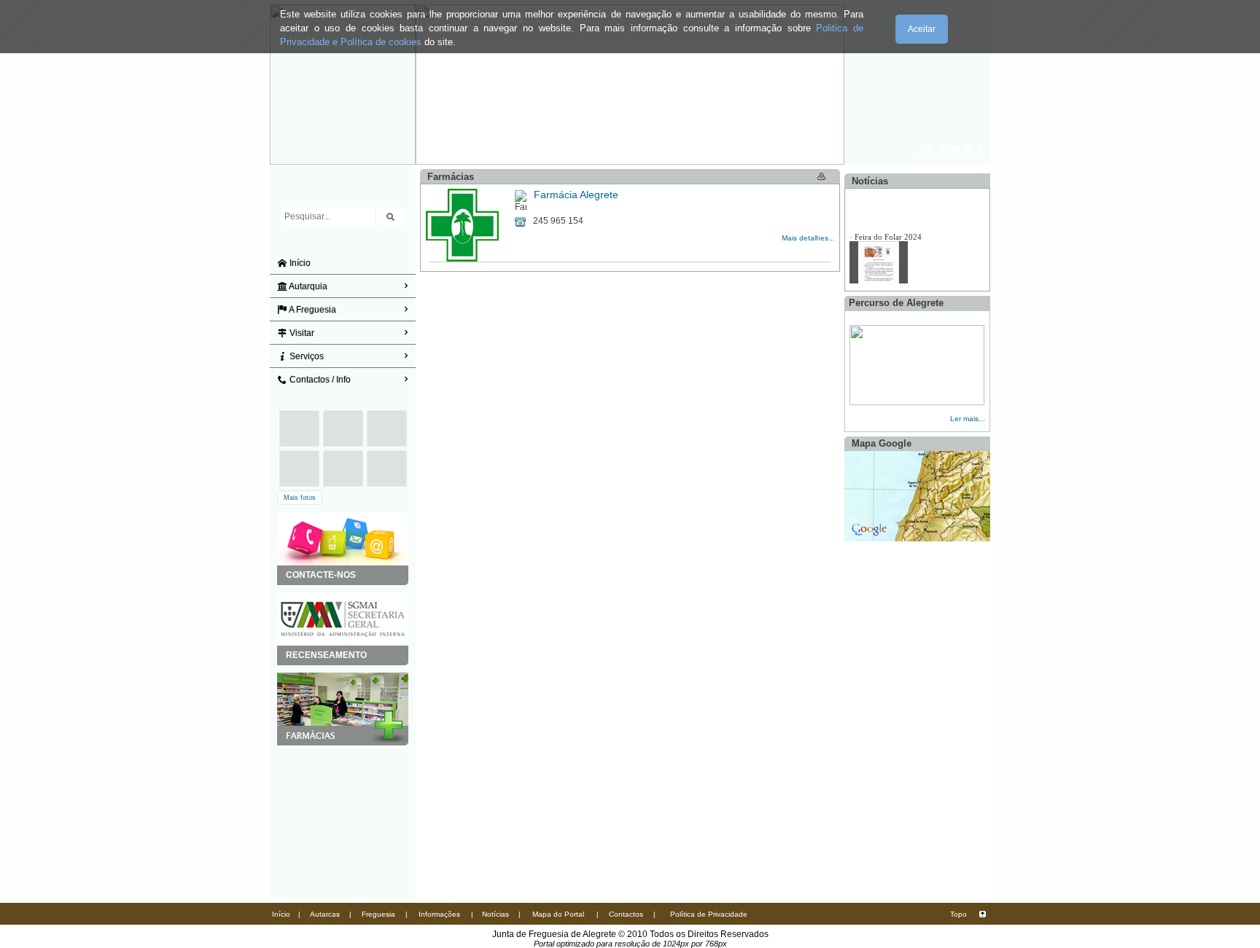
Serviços (305, 356)
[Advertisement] (342, 818)
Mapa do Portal (558, 914)
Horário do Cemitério (891, 239)
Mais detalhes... (808, 238)
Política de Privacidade (708, 914)
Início (299, 263)
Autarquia (307, 286)
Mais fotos (300, 497)
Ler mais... (967, 419)
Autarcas (325, 914)
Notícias (495, 914)
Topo (958, 914)
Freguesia (378, 914)
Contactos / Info (319, 380)
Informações (439, 914)
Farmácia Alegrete (576, 194)
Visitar (300, 333)
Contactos (626, 914)
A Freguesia (311, 310)
